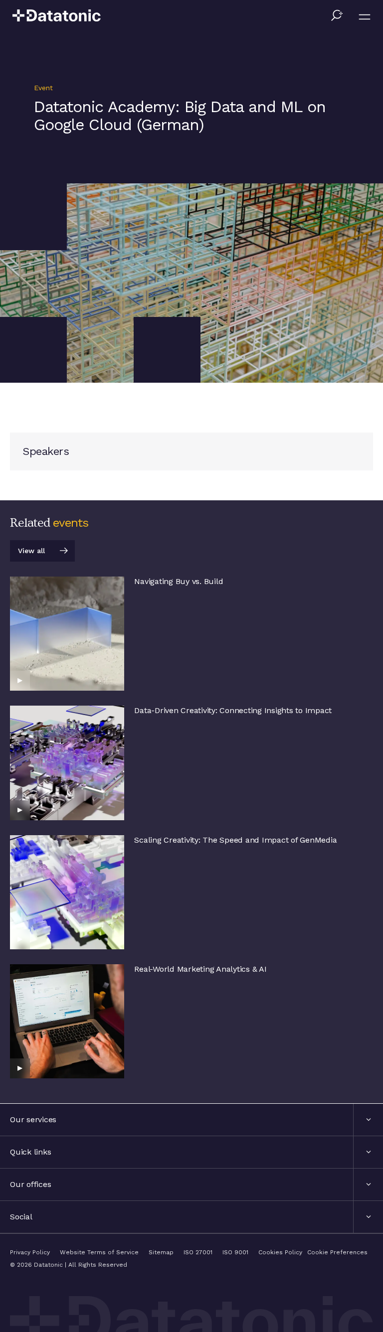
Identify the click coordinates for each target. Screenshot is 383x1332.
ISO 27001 (198, 1252)
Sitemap (161, 1252)
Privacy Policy (30, 1252)
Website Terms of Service (99, 1252)
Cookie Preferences (337, 1252)
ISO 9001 (235, 1252)
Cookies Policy (280, 1252)
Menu (365, 17)
